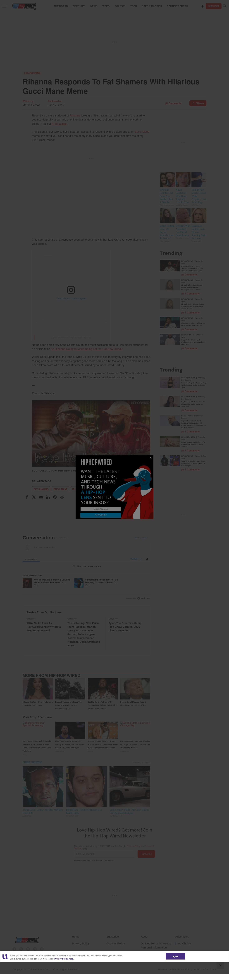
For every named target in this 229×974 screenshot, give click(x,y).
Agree (175, 956)
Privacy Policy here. (64, 958)
